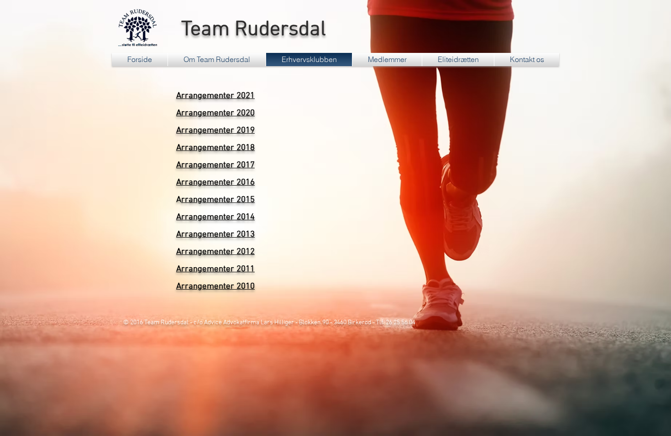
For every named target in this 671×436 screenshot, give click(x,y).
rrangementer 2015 (218, 200)
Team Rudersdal (251, 29)
